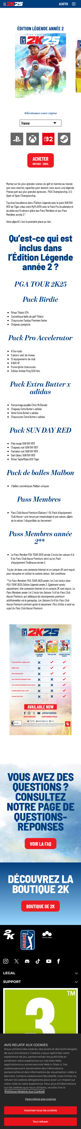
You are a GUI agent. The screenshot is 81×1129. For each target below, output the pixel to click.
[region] (40, 1081)
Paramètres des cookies (40, 1099)
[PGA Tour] (28, 940)
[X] (16, 961)
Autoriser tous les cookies (40, 1110)
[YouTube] (48, 961)
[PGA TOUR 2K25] (13, 4)
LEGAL (9, 973)
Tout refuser (40, 1121)
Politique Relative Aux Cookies (24, 1091)
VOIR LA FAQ (40, 843)
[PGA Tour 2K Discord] (27, 961)
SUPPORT (12, 982)
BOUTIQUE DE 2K (40, 906)
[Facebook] (58, 961)
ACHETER (63, 4)
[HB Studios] (47, 940)
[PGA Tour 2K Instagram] (5, 961)
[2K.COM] (9, 940)
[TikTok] (37, 961)
